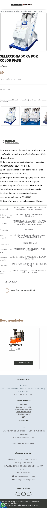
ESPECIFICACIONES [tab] (12, 142)
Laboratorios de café (23, 407)
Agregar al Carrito (24, 363)
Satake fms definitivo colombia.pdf (23, 290)
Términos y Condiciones (10, 503)
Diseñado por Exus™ (9, 505)
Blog (23, 417)
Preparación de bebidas (23, 409)
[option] (23, 31)
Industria (23, 404)
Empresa (23, 385)
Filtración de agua (23, 414)
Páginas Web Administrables (28, 505)
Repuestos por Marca (23, 412)
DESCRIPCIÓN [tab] (10, 140)
